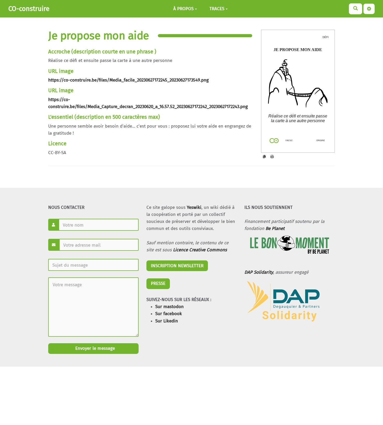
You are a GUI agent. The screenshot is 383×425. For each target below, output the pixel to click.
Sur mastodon (169, 306)
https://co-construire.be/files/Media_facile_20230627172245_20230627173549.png (128, 80)
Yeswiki (194, 207)
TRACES (216, 8)
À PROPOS (183, 8)
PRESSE (158, 283)
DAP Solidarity (258, 272)
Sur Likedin (166, 321)
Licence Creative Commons (200, 250)
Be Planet (275, 228)
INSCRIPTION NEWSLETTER (177, 265)
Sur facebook (168, 313)
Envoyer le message (94, 348)
